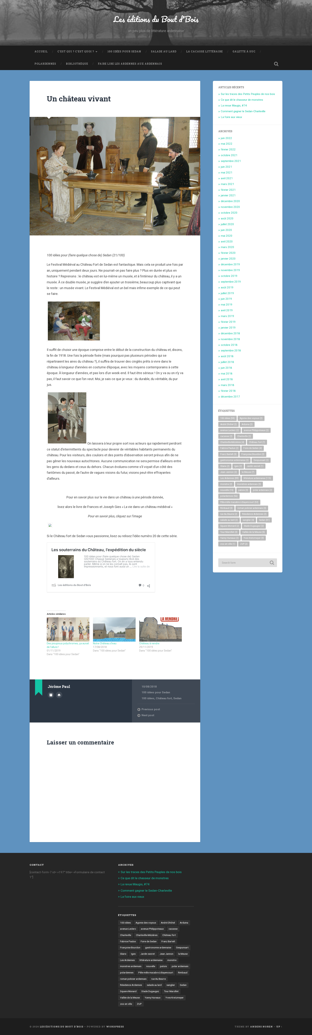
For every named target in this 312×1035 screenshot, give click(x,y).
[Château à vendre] (160, 629)
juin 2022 (226, 138)
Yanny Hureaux (229, 538)
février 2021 (228, 189)
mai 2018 (226, 373)
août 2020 (227, 218)
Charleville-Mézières (232, 442)
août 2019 (227, 287)
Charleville (244, 436)
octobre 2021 (229, 155)
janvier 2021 (228, 195)
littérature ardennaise (257, 478)
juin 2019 (226, 298)
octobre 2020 (229, 212)
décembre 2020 (230, 201)
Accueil (41, 51)
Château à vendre (149, 643)
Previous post (151, 709)
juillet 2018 (227, 362)
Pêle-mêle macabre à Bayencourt (239, 502)
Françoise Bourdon (252, 454)
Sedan (177, 698)
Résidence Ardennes (254, 514)
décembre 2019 (230, 264)
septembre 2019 (231, 281)
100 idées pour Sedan (124, 51)
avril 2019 (227, 310)
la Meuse (248, 472)
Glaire (224, 466)
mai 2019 (226, 304)
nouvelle (226, 490)
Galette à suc (244, 51)
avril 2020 (227, 241)
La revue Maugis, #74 (234, 105)
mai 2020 (226, 235)
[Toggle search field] (276, 64)
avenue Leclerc (229, 430)
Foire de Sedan (252, 448)
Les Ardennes (229, 478)
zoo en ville (227, 544)
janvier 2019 (228, 327)
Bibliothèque (77, 63)
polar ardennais (262, 490)
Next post (148, 715)
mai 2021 (226, 172)
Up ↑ (279, 1026)
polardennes (229, 496)
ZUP (244, 544)
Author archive (51, 695)
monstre (226, 484)
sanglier (248, 520)
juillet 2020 (227, 224)
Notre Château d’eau (104, 643)
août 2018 (227, 356)
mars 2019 (227, 316)
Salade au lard (163, 51)
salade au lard (229, 520)
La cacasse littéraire (204, 51)
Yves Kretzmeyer (254, 538)
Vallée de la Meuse (253, 532)
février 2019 (228, 322)
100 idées (148, 698)
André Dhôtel (228, 424)
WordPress (115, 1026)
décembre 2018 (230, 333)
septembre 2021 (231, 161)
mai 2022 (226, 143)
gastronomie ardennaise (234, 460)
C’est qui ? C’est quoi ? (75, 51)
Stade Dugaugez (254, 526)
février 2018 (228, 390)
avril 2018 (227, 379)
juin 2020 (226, 230)
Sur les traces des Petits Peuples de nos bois (248, 94)
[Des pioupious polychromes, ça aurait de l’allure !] (68, 629)
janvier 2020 (228, 258)
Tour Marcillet (228, 532)
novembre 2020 (230, 207)
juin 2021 (226, 166)
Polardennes (45, 63)
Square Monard (229, 526)
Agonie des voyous (251, 418)
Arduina (247, 424)
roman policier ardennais (251, 508)
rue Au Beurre (228, 514)
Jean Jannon (228, 472)
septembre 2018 (231, 350)
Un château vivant (79, 98)
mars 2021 (227, 184)
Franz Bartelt (228, 454)
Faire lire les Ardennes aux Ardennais (130, 63)
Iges (238, 466)
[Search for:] (247, 562)
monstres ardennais (249, 484)
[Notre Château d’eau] (114, 629)
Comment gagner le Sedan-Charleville (243, 111)
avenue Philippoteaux (256, 430)
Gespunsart (261, 460)
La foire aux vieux (231, 117)
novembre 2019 (230, 270)
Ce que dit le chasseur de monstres (242, 99)
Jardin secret (255, 466)
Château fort (164, 698)
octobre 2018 (229, 345)
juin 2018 (226, 367)
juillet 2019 (227, 293)
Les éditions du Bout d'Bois (156, 19)
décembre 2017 (230, 396)
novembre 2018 (230, 339)
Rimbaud (226, 508)
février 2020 (228, 253)
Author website (59, 695)
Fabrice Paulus (229, 448)
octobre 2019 (229, 276)
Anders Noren (261, 1026)
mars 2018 (227, 385)
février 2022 (228, 149)
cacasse (226, 436)
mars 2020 (227, 247)
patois (243, 490)
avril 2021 (227, 178)
